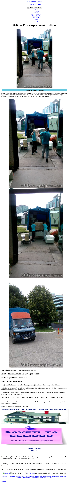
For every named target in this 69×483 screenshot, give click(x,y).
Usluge (36, 12)
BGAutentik (31, 473)
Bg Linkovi (55, 476)
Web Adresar (34, 477)
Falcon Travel (20, 476)
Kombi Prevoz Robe (46, 477)
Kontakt (36, 11)
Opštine (36, 19)
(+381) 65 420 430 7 (36, 4)
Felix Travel (5, 476)
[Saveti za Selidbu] (34, 445)
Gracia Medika (29, 476)
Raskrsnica (63, 476)
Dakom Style (47, 476)
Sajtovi (19, 477)
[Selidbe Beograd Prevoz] (34, 1)
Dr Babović (38, 476)
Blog (36, 21)
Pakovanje (36, 17)
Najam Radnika (36, 16)
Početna (36, 9)
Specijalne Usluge (36, 14)
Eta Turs (12, 476)
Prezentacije (26, 477)
